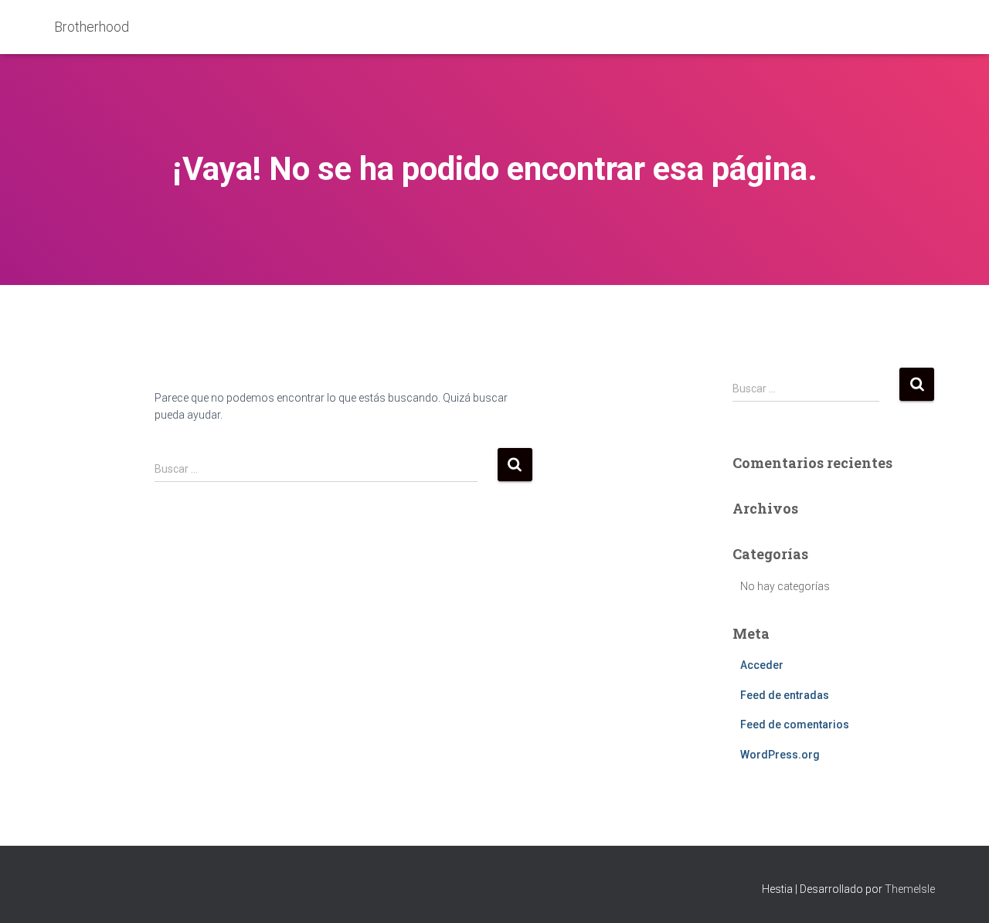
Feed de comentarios (794, 724)
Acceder (761, 665)
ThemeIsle (910, 889)
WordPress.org (780, 754)
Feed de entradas (784, 695)
